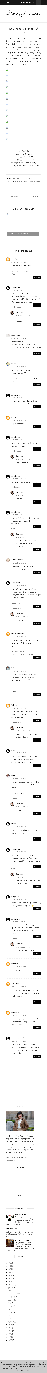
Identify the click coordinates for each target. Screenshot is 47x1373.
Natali (13, 364)
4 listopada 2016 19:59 (23, 315)
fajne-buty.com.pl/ (17, 1038)
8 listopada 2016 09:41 (18, 921)
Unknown (14, 705)
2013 (10, 1331)
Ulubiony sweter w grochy (18, 234)
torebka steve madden (25, 184)
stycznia (11, 1322)
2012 (10, 1334)
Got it (29, 1371)
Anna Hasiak (15, 582)
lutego (10, 1318)
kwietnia (10, 1312)
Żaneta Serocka (17, 560)
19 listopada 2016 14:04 (18, 987)
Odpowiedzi (17, 307)
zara (35, 184)
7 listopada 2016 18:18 (18, 852)
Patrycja (14, 668)
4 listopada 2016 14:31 (18, 397)
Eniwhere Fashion (17, 634)
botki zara (32, 178)
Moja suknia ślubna (11, 1228)
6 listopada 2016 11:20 (18, 778)
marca (10, 1315)
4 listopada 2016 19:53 (23, 495)
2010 (10, 1340)
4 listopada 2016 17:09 (18, 478)
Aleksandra (15, 984)
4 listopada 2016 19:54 (23, 459)
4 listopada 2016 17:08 (18, 440)
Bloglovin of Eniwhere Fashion (22, 655)
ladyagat (14, 824)
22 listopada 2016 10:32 (18, 1041)
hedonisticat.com (17, 603)
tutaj (33, 160)
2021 (10, 1269)
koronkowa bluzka (20, 181)
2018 (10, 1278)
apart (15, 178)
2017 (10, 1281)
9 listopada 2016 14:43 (23, 947)
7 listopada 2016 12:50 (18, 827)
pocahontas (15, 335)
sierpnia (10, 1300)
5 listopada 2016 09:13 (18, 563)
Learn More (21, 1371)
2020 (10, 1272)
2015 (10, 1325)
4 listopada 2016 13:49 (18, 262)
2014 (10, 1328)
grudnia (10, 1288)
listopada (11, 1291)
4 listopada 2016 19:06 (18, 515)
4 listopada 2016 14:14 (18, 338)
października (12, 1294)
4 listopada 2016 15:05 (18, 420)
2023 (10, 1263)
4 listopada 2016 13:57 (18, 290)
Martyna (14, 775)
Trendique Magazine (18, 259)
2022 (10, 1266)
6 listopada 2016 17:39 (23, 617)
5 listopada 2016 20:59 (18, 708)
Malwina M (15, 1012)
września (11, 1297)
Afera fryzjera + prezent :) (22, 1240)
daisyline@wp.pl (11, 1160)
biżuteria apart (22, 178)
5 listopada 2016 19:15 (18, 671)
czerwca (11, 1306)
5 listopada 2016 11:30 (18, 586)
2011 (10, 1337)
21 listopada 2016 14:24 (18, 1015)
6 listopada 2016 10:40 (18, 753)
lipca (9, 1303)
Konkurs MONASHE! (20, 1214)
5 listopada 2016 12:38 (18, 637)
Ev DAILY (14, 417)
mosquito (31, 181)
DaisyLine (19, 312)
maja (9, 1309)
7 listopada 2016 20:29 (18, 899)
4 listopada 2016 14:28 (18, 367)
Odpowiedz (37, 277)
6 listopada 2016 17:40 (23, 731)
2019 (10, 1275)
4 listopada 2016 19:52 (23, 537)
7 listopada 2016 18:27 (23, 877)
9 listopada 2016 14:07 (18, 967)
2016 (10, 1284)
